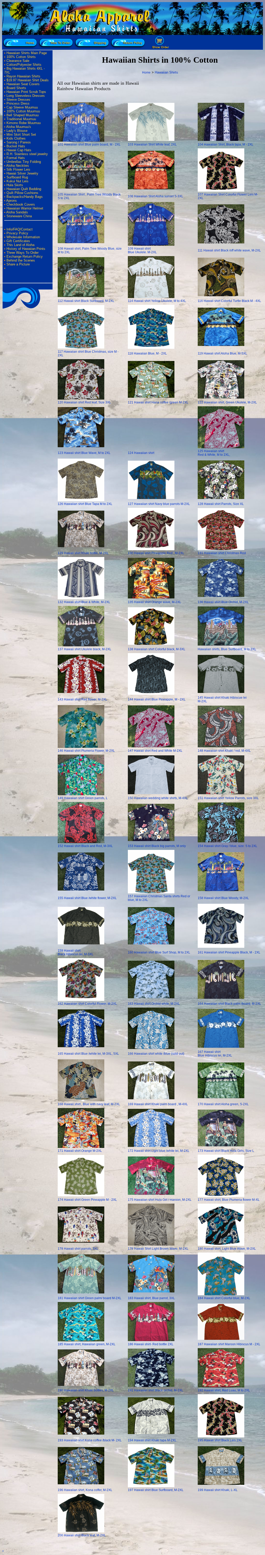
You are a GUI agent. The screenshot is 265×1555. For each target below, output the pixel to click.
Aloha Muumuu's (18, 127)
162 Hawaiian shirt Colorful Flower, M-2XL (87, 1004)
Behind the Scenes (20, 260)
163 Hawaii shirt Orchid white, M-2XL (154, 1004)
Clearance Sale (17, 61)
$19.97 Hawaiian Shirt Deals (27, 80)
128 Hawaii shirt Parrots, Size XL (221, 504)
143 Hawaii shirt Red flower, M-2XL (82, 699)
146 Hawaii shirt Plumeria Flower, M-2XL (86, 751)
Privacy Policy (17, 233)
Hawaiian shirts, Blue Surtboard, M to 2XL (227, 649)
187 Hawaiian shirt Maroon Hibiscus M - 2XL (229, 1344)
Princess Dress (18, 103)
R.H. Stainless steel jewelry (27, 154)
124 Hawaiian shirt (141, 453)
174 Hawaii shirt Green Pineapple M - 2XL (87, 1200)
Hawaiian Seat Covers (23, 84)
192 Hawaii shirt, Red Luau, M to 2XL (224, 1390)
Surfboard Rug (17, 177)
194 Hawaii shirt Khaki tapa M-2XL (152, 1440)
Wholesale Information (23, 237)
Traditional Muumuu (21, 119)
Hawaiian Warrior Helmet (24, 208)
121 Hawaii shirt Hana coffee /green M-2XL (158, 402)
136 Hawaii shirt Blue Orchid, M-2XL (223, 602)
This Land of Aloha (20, 245)
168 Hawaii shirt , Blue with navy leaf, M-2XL (89, 1104)
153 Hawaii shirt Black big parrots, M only (157, 846)
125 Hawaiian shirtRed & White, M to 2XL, (214, 453)
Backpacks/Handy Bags (24, 197)
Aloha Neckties (17, 166)
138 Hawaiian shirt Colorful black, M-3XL (156, 649)
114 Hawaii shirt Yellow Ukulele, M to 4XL (157, 301)
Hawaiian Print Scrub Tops (26, 92)
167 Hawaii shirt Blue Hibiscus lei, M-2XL (215, 1053)
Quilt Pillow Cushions (22, 193)
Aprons (11, 200)
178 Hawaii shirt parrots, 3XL (78, 1248)
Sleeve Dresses (18, 100)
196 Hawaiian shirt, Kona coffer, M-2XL (85, 1490)
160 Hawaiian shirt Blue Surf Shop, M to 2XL (159, 952)
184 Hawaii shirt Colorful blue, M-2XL (224, 1298)
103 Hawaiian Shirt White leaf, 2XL (152, 144)
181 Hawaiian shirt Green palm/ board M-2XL (89, 1298)
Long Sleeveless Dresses (25, 96)
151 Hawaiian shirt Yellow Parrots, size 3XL (228, 798)
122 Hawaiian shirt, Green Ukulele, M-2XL (227, 402)
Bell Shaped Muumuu (22, 115)
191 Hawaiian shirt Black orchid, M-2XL (155, 1390)
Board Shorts (16, 88)
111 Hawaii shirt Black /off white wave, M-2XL (229, 250)
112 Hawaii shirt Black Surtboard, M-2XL (86, 301)
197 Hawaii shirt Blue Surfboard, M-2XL (155, 1490)
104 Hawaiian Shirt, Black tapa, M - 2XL (225, 144)
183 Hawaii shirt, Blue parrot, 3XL (151, 1298)
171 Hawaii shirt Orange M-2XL (80, 1151)
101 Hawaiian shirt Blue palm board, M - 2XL (89, 144)
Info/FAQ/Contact (19, 229)
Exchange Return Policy (24, 256)
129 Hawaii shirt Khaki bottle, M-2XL (83, 553)
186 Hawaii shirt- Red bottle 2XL (150, 1344)
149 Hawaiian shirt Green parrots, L (83, 798)
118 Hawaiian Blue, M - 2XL (147, 353)
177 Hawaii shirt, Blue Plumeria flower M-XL (229, 1200)
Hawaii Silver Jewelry (22, 173)
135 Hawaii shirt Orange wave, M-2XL (154, 602)
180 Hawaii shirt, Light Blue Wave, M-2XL (227, 1248)
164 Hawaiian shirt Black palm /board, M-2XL (229, 1004)
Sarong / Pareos (18, 142)
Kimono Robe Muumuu (23, 123)
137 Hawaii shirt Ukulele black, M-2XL (84, 649)
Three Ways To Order (22, 253)
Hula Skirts (14, 185)
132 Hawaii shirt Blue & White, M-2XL (84, 602)
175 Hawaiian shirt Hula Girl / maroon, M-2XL (160, 1200)
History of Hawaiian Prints (25, 249)
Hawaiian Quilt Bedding (23, 189)
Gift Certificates (18, 241)
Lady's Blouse (16, 131)
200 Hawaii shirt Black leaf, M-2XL (82, 1535)
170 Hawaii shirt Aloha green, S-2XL (223, 1104)
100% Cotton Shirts (21, 57)
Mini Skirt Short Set (21, 134)
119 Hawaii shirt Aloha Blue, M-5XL (222, 353)
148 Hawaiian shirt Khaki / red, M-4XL (224, 751)
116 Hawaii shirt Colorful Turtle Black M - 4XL (229, 301)
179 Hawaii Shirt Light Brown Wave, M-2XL (158, 1248)
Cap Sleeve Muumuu (22, 107)
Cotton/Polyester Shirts (23, 65)
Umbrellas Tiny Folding (23, 162)
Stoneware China (19, 216)
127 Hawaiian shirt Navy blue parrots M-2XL (159, 504)
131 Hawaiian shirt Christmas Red (222, 553)
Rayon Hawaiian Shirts (23, 76)
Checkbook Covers (20, 204)
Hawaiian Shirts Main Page (26, 53)
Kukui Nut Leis (17, 181)
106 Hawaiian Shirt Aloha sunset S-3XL (155, 196)
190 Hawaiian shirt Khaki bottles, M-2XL (86, 1390)
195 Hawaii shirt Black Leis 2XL (220, 1440)
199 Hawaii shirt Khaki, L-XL (218, 1490)
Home (146, 72)
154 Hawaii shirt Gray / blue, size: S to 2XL (227, 846)
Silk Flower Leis (18, 169)
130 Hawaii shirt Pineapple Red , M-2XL (156, 553)
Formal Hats (15, 158)
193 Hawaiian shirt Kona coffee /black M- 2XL (90, 1440)
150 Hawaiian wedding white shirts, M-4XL (158, 798)
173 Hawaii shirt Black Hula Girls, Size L (226, 1151)
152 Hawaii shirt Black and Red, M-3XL (85, 846)
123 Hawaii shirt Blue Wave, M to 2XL (84, 453)
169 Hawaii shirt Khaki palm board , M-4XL (158, 1104)
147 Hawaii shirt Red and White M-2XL (155, 751)
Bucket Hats (15, 146)
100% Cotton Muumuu (23, 111)
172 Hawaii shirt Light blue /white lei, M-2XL (158, 1151)
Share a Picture (18, 264)
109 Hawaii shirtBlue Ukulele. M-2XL (142, 250)
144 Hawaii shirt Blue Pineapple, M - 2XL (157, 699)
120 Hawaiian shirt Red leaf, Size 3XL (84, 402)
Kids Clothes (16, 138)
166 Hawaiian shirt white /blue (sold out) (156, 1053)
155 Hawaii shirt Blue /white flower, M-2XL (87, 898)
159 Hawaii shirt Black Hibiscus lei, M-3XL (75, 952)
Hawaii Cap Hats (18, 150)
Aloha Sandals (17, 212)
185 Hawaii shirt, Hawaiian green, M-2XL (86, 1344)
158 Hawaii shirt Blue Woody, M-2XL (223, 898)
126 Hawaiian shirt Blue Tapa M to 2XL (85, 504)
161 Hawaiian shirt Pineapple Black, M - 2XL (229, 952)
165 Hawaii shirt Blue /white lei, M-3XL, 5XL (88, 1053)
